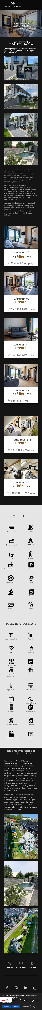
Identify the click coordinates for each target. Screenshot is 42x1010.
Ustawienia (26, 1006)
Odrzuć (16, 1006)
